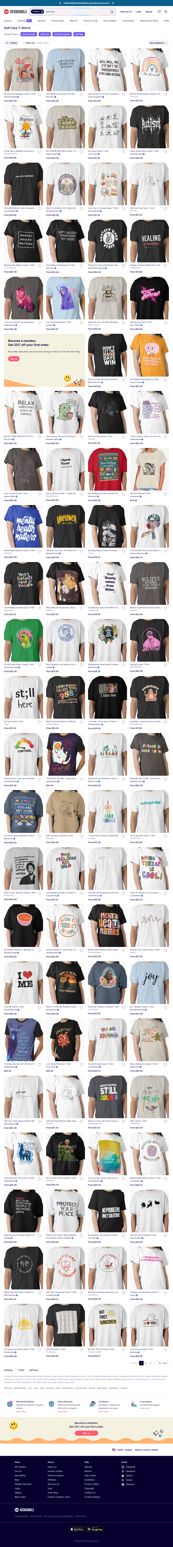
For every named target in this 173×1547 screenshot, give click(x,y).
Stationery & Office (149, 20)
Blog (17, 1479)
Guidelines (89, 1479)
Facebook (130, 1471)
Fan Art (18, 1471)
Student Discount (23, 1484)
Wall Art (74, 20)
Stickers (42, 20)
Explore (7, 20)
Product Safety (91, 1484)
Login (17, 1488)
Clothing (24, 20)
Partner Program (56, 1475)
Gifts (166, 20)
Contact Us (89, 1492)
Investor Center (55, 1471)
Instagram (130, 1467)
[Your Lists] (159, 12)
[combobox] (72, 11)
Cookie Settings (92, 1497)
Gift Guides (20, 1467)
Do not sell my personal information (58, 1516)
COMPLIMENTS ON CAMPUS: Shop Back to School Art (86, 3)
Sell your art (53, 1484)
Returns (88, 1471)
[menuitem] (7, 20)
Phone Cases (58, 20)
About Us (52, 1467)
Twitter (129, 1475)
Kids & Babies (110, 20)
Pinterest (130, 1484)
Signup (18, 1492)
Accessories (128, 20)
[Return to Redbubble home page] (15, 11)
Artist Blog (53, 1492)
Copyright (89, 1488)
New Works (20, 1475)
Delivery (88, 1467)
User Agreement (21, 1516)
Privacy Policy (36, 1516)
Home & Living (91, 20)
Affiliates (52, 1479)
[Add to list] (39, 95)
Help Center (90, 1475)
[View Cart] (166, 12)
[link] (29, 34)
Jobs (50, 1488)
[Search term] (111, 11)
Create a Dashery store (59, 1497)
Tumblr (129, 1480)
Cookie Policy (80, 1516)
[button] (86, 3)
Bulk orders (20, 1497)
